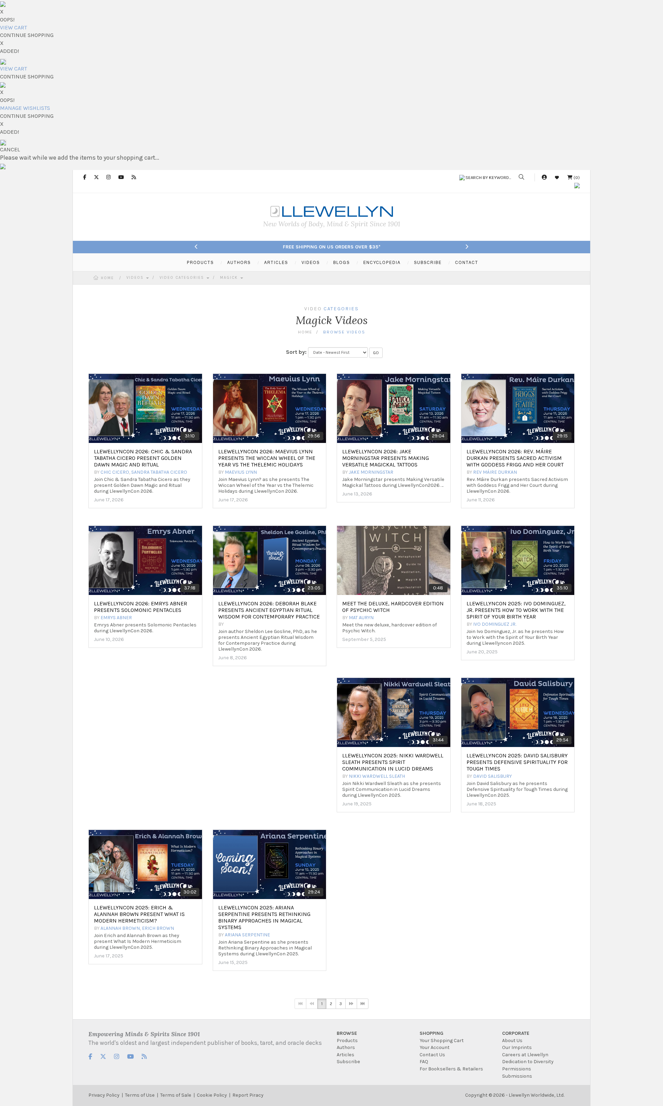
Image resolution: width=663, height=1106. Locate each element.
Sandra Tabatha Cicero (159, 472)
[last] (362, 1004)
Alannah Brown (120, 928)
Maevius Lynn (241, 472)
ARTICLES (276, 262)
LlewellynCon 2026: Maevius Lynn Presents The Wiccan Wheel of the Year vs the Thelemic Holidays (266, 458)
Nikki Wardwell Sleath (377, 776)
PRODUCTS (200, 262)
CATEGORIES (341, 309)
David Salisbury (492, 776)
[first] (300, 1004)
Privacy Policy (103, 1095)
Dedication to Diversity (528, 1062)
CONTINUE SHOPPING (27, 35)
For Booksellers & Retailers (451, 1069)
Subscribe (348, 1062)
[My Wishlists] (557, 177)
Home (107, 278)
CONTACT (466, 262)
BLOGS (341, 262)
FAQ (424, 1062)
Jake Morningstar (371, 472)
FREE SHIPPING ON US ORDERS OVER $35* (332, 247)
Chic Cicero (114, 472)
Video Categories (183, 277)
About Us (512, 1040)
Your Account (435, 1047)
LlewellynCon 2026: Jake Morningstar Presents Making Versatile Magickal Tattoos (385, 458)
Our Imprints (517, 1047)
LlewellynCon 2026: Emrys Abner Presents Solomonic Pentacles (140, 606)
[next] (351, 1004)
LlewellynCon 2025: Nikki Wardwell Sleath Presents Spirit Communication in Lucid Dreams (392, 762)
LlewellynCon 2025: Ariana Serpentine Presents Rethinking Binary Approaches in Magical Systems (264, 917)
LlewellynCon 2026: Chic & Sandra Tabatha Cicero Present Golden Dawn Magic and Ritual (143, 458)
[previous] (312, 1004)
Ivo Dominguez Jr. (494, 624)
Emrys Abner (116, 618)
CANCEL (10, 149)
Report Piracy (247, 1095)
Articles (345, 1055)
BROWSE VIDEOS (344, 331)
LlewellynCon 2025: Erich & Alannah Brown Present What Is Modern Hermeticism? (139, 914)
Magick (230, 277)
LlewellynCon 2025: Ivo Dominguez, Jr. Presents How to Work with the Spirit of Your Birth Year (516, 610)
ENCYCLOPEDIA (382, 262)
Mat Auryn (361, 618)
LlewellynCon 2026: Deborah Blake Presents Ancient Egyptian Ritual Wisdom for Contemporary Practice (269, 610)
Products (347, 1040)
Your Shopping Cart (442, 1040)
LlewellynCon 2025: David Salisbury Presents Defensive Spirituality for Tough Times (517, 762)
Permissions (516, 1069)
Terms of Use (140, 1095)
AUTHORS (239, 262)
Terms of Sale (175, 1095)
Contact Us (432, 1055)
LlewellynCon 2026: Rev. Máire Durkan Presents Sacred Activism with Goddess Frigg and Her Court (515, 458)
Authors (346, 1047)
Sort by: (296, 352)
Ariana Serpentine (247, 935)
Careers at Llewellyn (525, 1055)
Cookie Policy (212, 1095)
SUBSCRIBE (428, 262)
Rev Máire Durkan (495, 472)
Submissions (517, 1076)
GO (376, 352)
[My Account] (544, 177)
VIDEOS (310, 262)
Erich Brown (158, 928)
